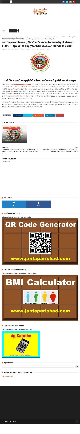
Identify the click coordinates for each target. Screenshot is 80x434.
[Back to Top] (77, 421)
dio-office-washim (36, 37)
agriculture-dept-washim (15, 37)
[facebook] (63, 2)
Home (3, 31)
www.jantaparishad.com (21, 84)
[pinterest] (74, 2)
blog (26, 37)
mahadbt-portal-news (51, 37)
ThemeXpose (12, 421)
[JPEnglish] (77, 1)
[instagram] (70, 2)
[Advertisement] (40, 21)
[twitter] (67, 2)
